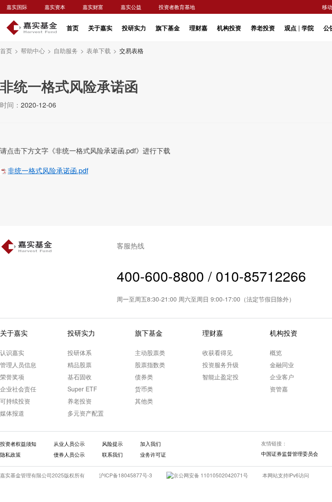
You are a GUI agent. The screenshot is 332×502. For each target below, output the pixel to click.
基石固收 (79, 376)
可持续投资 (15, 401)
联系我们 (112, 454)
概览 (276, 352)
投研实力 (134, 27)
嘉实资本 (55, 6)
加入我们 (150, 443)
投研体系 (79, 352)
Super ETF (82, 388)
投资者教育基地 (177, 6)
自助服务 (69, 50)
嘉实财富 (93, 6)
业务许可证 (153, 454)
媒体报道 (12, 413)
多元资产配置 (85, 413)
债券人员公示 (69, 454)
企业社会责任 (18, 388)
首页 (73, 27)
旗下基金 (168, 27)
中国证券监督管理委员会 (289, 453)
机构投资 (229, 27)
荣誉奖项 (12, 376)
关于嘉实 (100, 27)
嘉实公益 (131, 6)
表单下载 (101, 50)
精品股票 (79, 364)
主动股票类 (150, 352)
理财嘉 (198, 27)
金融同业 (282, 364)
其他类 (144, 401)
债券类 (144, 376)
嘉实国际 (16, 6)
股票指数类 (150, 364)
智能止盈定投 (220, 376)
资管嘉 (279, 388)
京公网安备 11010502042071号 (210, 475)
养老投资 (263, 27)
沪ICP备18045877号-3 (125, 475)
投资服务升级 (220, 364)
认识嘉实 (12, 352)
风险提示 (112, 443)
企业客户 (282, 376)
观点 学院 (299, 27)
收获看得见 (217, 352)
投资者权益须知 (18, 443)
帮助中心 (36, 50)
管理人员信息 (18, 364)
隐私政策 (10, 454)
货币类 (144, 388)
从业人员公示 (69, 443)
